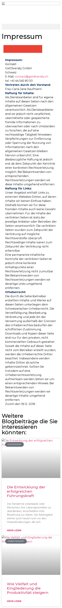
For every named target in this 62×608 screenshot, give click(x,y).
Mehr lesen (14, 530)
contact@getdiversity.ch (31, 76)
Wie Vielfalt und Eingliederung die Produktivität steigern (27, 588)
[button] (31, 27)
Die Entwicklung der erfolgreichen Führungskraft (26, 491)
